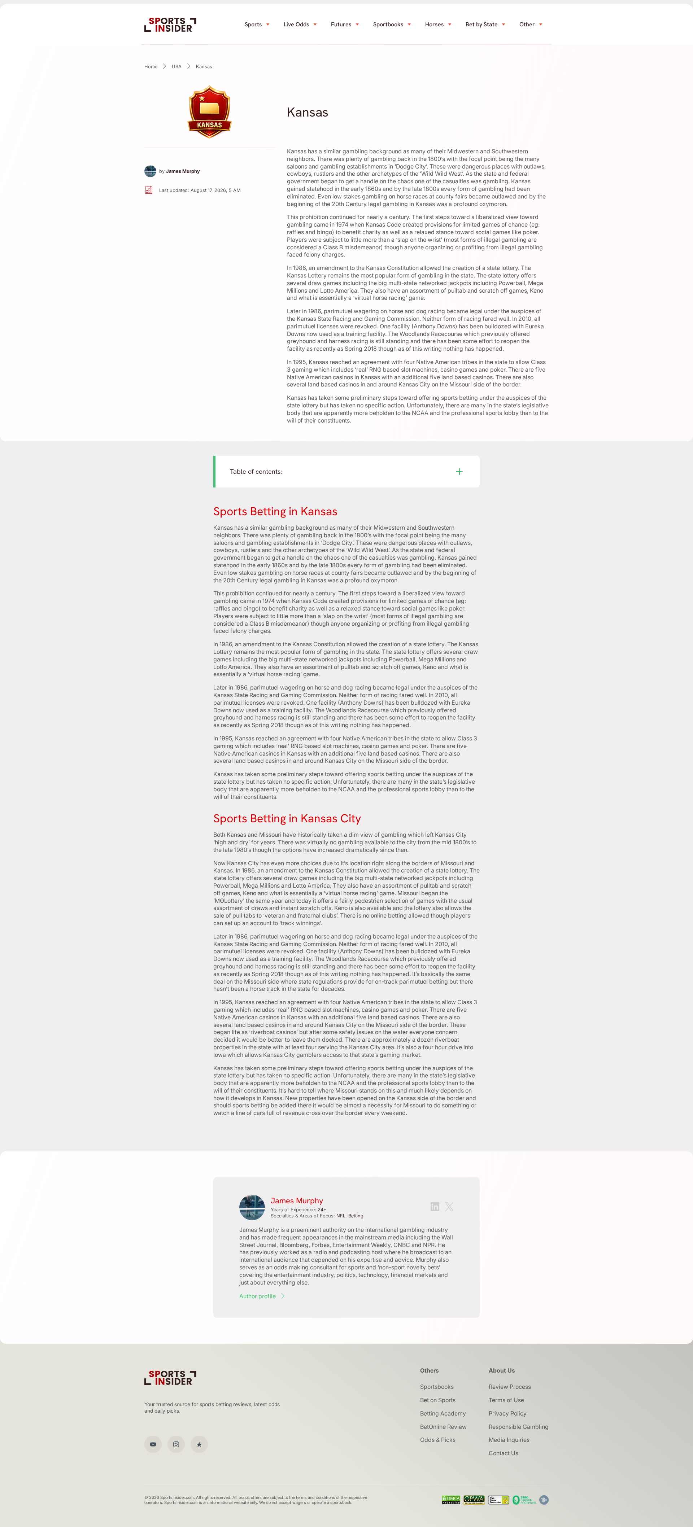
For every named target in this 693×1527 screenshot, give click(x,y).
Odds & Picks (438, 1439)
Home (150, 66)
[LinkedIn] (435, 1207)
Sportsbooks (437, 1386)
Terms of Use (506, 1400)
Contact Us (503, 1453)
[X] (449, 1207)
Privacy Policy (508, 1413)
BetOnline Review (443, 1426)
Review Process (510, 1386)
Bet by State (482, 24)
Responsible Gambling (519, 1426)
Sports (253, 24)
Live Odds (296, 24)
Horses (434, 24)
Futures (341, 24)
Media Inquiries (509, 1439)
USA (177, 66)
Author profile (257, 1296)
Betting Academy (443, 1413)
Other (527, 24)
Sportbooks (388, 24)
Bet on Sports (438, 1400)
